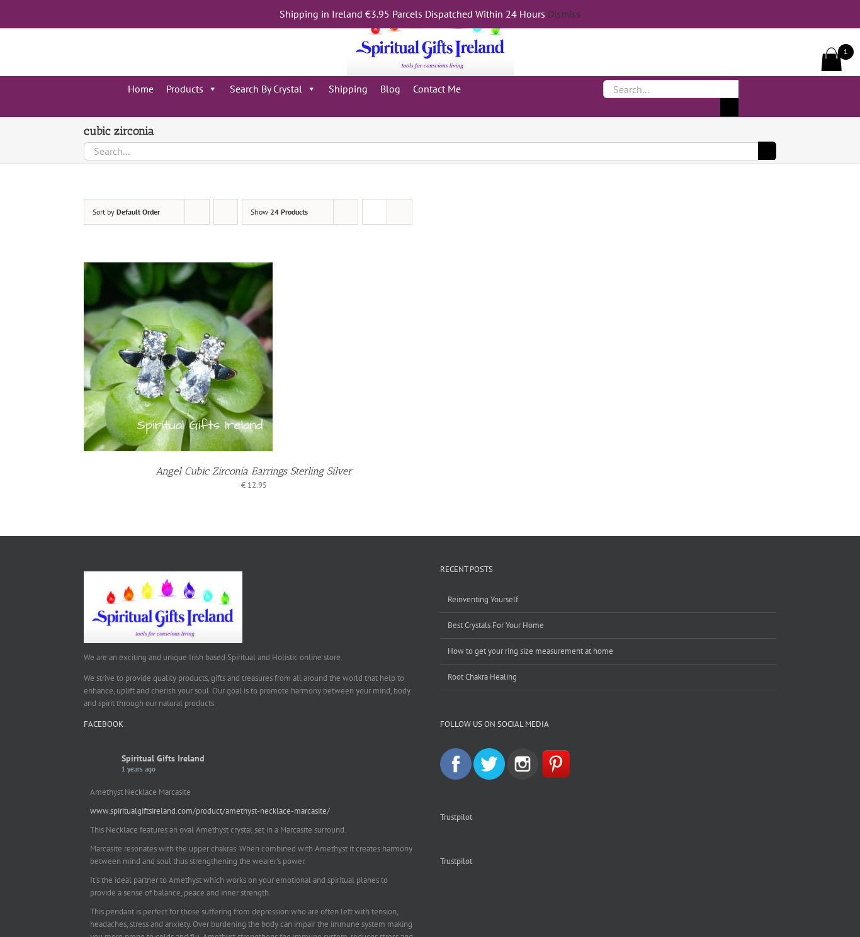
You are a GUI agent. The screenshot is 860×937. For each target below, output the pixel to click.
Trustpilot (456, 817)
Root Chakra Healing (482, 676)
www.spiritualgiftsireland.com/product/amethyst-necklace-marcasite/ (210, 810)
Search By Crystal (266, 88)
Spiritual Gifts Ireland (163, 758)
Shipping (348, 88)
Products (184, 88)
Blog (390, 88)
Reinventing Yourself (483, 599)
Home (141, 88)
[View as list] (399, 211)
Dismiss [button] (564, 14)
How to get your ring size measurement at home (530, 651)
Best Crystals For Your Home (496, 625)
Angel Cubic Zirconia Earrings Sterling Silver (254, 471)
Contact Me (437, 88)
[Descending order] (225, 212)
